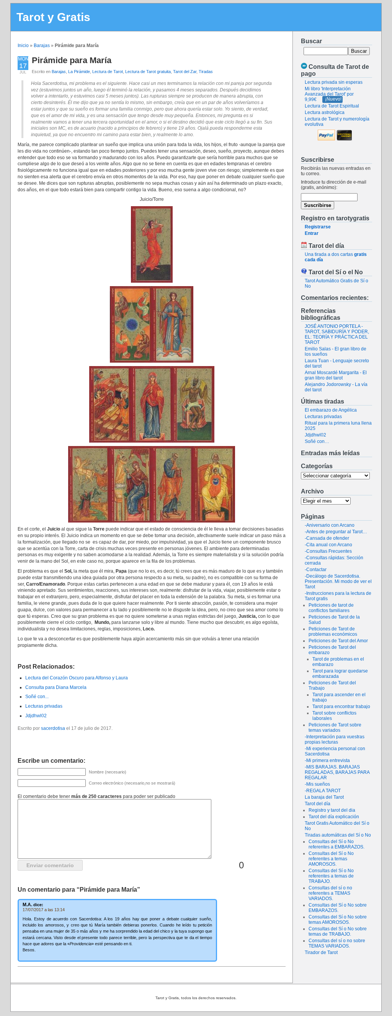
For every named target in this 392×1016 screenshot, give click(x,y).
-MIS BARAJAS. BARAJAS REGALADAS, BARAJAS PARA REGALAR (337, 772)
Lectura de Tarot (107, 71)
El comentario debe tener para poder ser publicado (96, 796)
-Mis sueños (317, 784)
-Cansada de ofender (327, 538)
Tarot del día (317, 803)
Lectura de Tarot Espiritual (332, 106)
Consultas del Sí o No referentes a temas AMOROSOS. (331, 859)
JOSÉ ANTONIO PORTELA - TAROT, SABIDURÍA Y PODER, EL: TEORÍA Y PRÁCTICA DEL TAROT (337, 334)
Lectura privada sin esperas (334, 82)
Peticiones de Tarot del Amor (338, 640)
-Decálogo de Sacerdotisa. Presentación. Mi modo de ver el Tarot (338, 581)
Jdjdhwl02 (315, 435)
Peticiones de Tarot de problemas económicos (333, 631)
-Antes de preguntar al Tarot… (336, 531)
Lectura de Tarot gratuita (148, 71)
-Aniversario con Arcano (329, 525)
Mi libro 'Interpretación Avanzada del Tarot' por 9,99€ (329, 94)
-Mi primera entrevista (327, 760)
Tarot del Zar (184, 71)
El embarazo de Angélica (331, 410)
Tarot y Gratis (53, 17)
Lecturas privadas (323, 416)
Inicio (23, 45)
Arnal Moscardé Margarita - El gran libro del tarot (336, 375)
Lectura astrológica (325, 112)
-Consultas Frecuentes (328, 551)
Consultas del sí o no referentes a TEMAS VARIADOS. (330, 893)
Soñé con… (317, 441)
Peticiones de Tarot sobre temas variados (335, 727)
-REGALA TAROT (323, 790)
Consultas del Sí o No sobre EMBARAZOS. (338, 907)
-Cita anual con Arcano (328, 544)
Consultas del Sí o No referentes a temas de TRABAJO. (331, 876)
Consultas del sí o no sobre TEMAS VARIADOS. (337, 943)
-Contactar (316, 569)
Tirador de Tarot (321, 952)
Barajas (42, 45)
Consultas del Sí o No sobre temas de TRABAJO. (338, 931)
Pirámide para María (71, 60)
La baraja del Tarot (324, 797)
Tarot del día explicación (334, 816)
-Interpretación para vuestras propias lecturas (334, 739)
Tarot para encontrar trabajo (341, 706)
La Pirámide (79, 71)
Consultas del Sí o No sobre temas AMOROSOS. (338, 919)
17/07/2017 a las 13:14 (44, 909)
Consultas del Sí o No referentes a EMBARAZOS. (336, 844)
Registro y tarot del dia (332, 810)
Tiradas (206, 71)
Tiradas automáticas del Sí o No (338, 835)
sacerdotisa (53, 728)
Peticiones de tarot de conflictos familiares (331, 607)
